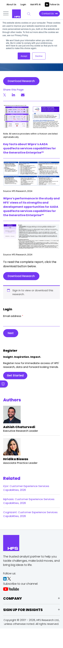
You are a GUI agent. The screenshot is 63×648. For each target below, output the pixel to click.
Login (23, 4)
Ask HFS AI (35, 4)
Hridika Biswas (15, 459)
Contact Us (48, 13)
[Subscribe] (4, 383)
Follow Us (54, 4)
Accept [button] (24, 55)
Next (11, 333)
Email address (13, 316)
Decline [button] (39, 55)
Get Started (15, 375)
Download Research (21, 81)
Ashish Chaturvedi (19, 427)
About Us (11, 4)
